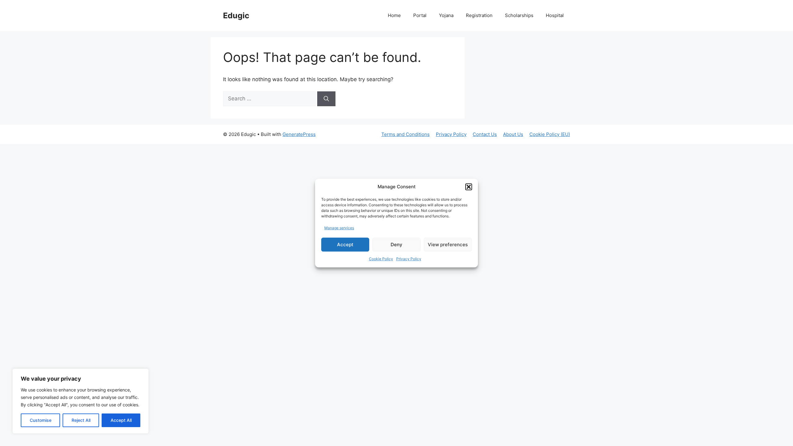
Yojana (446, 15)
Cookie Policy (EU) (549, 134)
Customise (40, 420)
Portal (420, 15)
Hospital (555, 15)
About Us (513, 134)
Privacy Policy (408, 258)
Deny (396, 244)
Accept (345, 244)
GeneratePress (299, 134)
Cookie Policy (381, 258)
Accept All (121, 420)
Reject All (81, 420)
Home (394, 15)
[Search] (326, 98)
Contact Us (485, 134)
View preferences (448, 244)
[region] (80, 401)
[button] (469, 187)
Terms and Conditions (405, 134)
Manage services (339, 227)
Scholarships (519, 15)
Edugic (236, 15)
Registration (479, 15)
